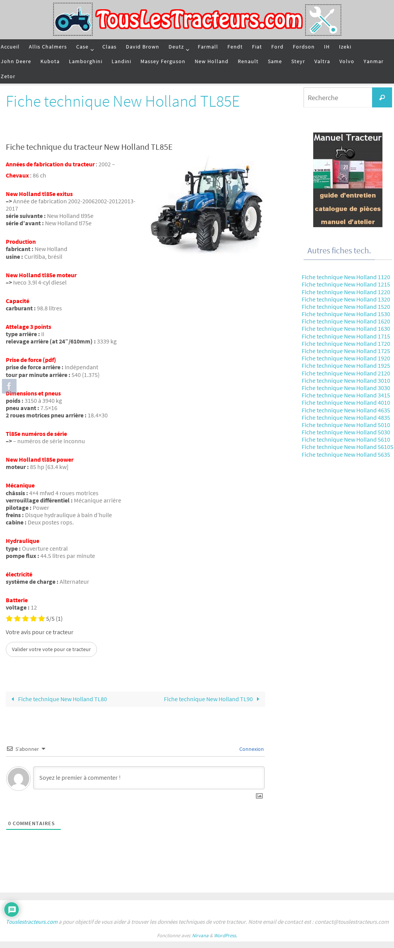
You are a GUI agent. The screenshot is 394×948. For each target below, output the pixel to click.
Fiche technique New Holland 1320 (346, 299)
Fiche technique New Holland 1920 (346, 358)
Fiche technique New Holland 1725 (346, 351)
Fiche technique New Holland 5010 (346, 425)
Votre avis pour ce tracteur (39, 632)
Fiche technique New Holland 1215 (346, 284)
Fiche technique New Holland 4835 (346, 417)
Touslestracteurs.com (31, 921)
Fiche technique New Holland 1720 (346, 343)
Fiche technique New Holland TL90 (209, 699)
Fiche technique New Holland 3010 (346, 380)
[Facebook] (8, 386)
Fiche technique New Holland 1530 (346, 314)
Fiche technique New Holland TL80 (62, 699)
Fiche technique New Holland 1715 (346, 336)
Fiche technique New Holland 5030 (346, 432)
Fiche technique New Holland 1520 (346, 306)
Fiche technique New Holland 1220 (346, 292)
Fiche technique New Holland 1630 (346, 328)
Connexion (251, 748)
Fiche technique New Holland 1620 (346, 321)
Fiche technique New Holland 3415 (346, 395)
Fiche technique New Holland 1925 (346, 365)
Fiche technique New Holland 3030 (346, 388)
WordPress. (225, 935)
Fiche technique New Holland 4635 (346, 410)
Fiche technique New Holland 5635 (346, 454)
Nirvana (200, 935)
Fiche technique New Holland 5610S (348, 447)
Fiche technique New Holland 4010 (346, 402)
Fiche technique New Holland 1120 (346, 277)
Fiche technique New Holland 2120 (346, 373)
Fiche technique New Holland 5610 (346, 439)
